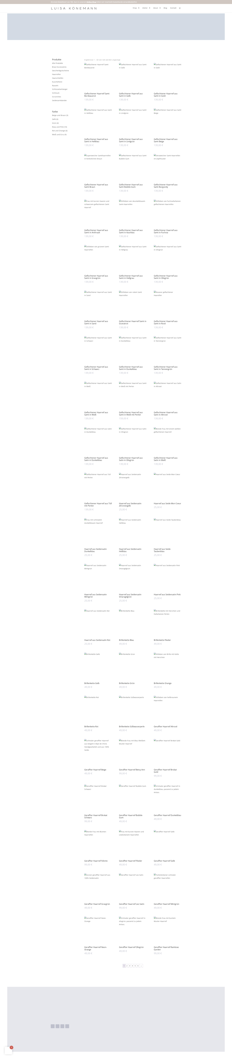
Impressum (148, 1019)
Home (109, 1004)
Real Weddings (113, 1019)
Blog (165, 8)
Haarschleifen (57, 78)
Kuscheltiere (57, 82)
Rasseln (55, 85)
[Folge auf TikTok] (62, 1026)
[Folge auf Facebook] (53, 1026)
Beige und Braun (59, 115)
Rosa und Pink (58, 127)
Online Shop (91, 2)
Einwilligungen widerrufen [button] (154, 1034)
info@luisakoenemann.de (67, 1019)
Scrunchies (56, 97)
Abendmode (111, 1008)
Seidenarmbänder (59, 100)
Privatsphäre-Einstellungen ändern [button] (158, 1027)
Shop (135, 8)
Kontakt (173, 8)
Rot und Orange (58, 130)
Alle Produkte (57, 63)
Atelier (145, 8)
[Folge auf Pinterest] (67, 1026)
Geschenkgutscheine (60, 70)
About (155, 8)
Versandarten (149, 1008)
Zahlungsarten (149, 1011)
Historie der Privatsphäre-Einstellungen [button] (161, 1031)
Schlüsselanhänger (60, 89)
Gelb (54, 119)
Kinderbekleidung (114, 1015)
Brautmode (111, 1011)
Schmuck (55, 93)
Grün (54, 123)
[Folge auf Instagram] (57, 1026)
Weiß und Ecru (58, 134)
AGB (144, 1015)
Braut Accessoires (59, 67)
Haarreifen (56, 74)
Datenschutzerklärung (153, 1023)
